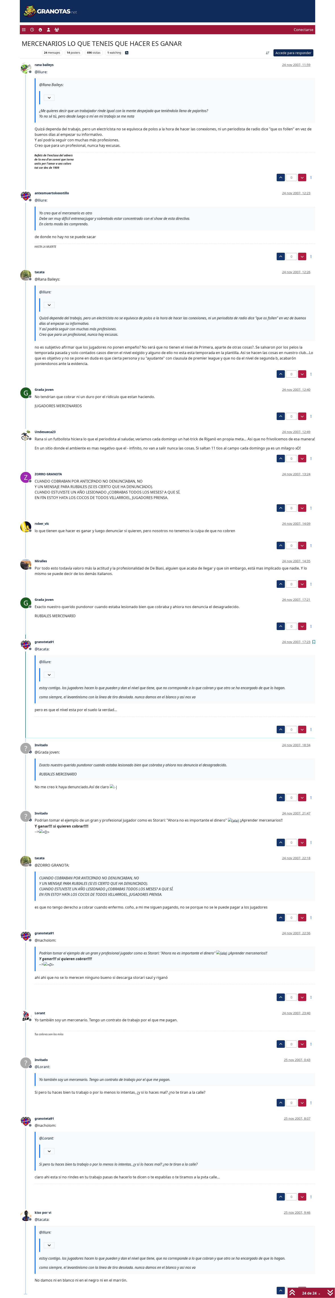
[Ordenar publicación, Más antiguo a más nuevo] (268, 52)
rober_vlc (42, 523)
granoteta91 (44, 642)
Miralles (41, 561)
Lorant (40, 1013)
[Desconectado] (27, 67)
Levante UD (31, 53)
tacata (39, 272)
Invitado (41, 745)
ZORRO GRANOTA (48, 474)
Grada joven (44, 389)
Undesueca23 (45, 432)
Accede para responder (293, 53)
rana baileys (44, 65)
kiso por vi (43, 1212)
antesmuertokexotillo (52, 193)
